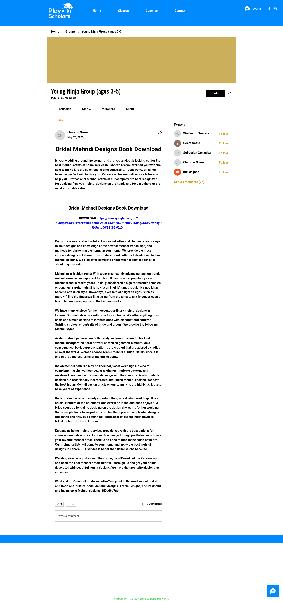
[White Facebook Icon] (269, 9)
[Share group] (229, 93)
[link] (63, 109)
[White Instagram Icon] (275, 9)
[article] (108, 326)
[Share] (159, 132)
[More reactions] (71, 504)
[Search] (197, 93)
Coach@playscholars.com (154, 584)
